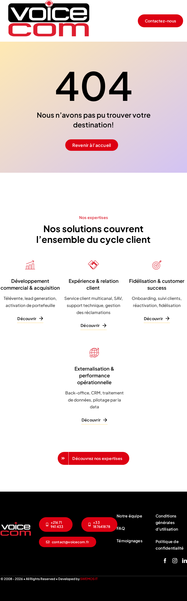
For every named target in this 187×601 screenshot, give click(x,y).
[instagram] (174, 560)
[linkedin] (184, 560)
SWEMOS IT (89, 579)
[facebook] (165, 560)
